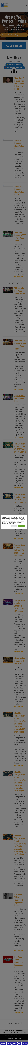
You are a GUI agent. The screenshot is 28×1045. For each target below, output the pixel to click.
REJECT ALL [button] (14, 526)
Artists (9, 1043)
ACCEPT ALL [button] (21, 526)
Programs (3, 1043)
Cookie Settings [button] (6, 526)
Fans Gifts (25, 1043)
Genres (14, 1043)
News (19, 1043)
